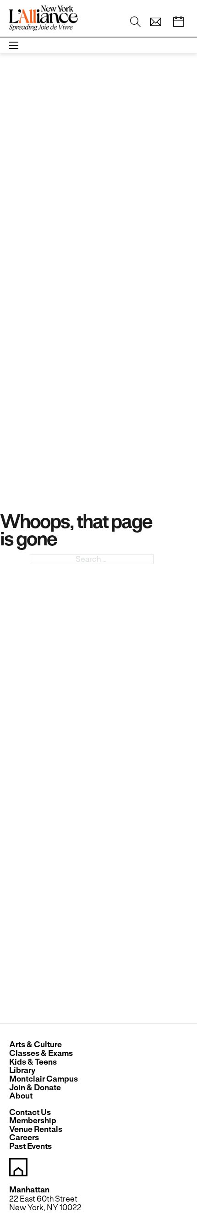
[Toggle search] (135, 22)
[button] (155, 21)
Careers (24, 1137)
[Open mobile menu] (13, 45)
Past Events (30, 1146)
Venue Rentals (35, 1129)
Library (22, 1070)
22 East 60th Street (43, 1199)
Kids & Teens (33, 1062)
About (21, 1096)
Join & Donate (35, 1087)
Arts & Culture (35, 1044)
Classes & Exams (41, 1053)
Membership (32, 1120)
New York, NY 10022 (45, 1207)
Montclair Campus (43, 1079)
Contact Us (30, 1112)
